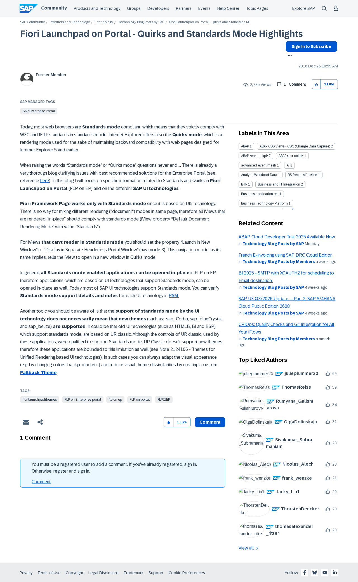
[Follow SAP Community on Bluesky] (314, 572)
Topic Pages (257, 8)
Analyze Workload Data (259, 175)
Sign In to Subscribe (311, 46)
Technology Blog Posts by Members (278, 261)
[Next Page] (292, 209)
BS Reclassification (302, 175)
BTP (244, 184)
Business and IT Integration (279, 184)
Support (156, 573)
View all (246, 548)
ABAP (245, 146)
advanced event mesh (258, 165)
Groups (134, 8)
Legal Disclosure (103, 573)
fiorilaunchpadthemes (40, 400)
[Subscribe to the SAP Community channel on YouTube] (324, 572)
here (44, 180)
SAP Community (32, 22)
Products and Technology (97, 8)
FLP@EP (163, 400)
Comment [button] (210, 422)
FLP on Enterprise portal (83, 400)
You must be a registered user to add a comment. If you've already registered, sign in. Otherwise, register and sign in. (114, 467)
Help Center (228, 8)
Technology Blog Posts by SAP (141, 22)
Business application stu (260, 194)
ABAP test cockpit (254, 156)
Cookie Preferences (187, 573)
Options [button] (289, 56)
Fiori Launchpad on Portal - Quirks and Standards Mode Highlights (161, 34)
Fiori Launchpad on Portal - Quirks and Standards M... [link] (210, 22)
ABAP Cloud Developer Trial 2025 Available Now (287, 236)
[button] (316, 84)
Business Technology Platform (264, 203)
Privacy (26, 573)
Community (54, 8)
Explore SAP (303, 8)
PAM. (174, 295)
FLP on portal (140, 400)
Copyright (74, 573)
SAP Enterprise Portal (39, 111)
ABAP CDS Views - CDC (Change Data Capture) (295, 146)
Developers (158, 8)
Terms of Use (49, 573)
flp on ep (115, 400)
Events (204, 8)
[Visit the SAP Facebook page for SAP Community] (304, 572)
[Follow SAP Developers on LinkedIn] (335, 572)
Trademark (133, 573)
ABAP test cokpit (291, 156)
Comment (41, 481)
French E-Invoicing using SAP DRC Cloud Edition (286, 255)
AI (288, 165)
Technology (104, 22)
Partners (184, 8)
